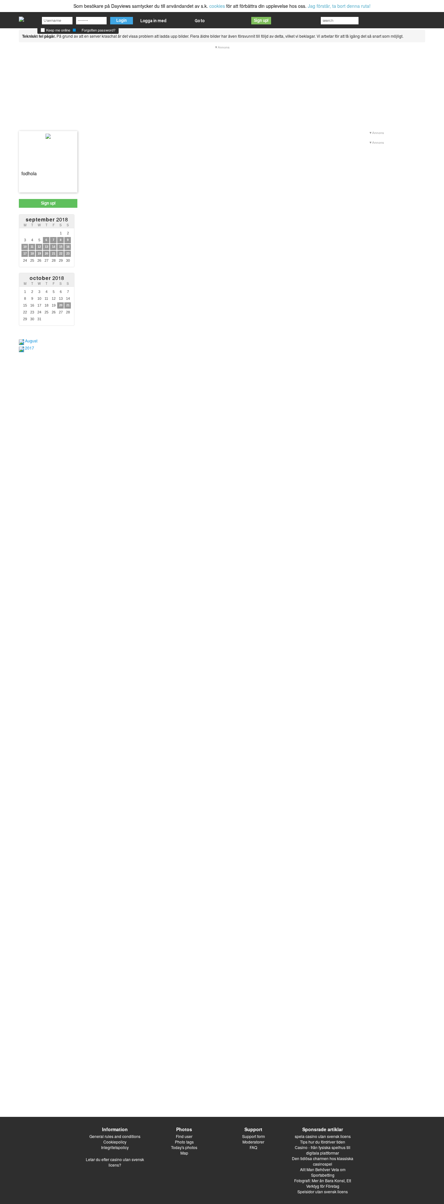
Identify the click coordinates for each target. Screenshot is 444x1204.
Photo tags (184, 1141)
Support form (253, 1136)
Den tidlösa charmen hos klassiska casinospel (322, 1161)
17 (25, 253)
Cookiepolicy (114, 1141)
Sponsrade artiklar (322, 1129)
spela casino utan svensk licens (323, 1136)
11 (32, 246)
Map (184, 1153)
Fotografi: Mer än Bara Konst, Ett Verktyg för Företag (322, 1183)
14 (53, 246)
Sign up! (261, 20)
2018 (47, 219)
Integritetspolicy (115, 1147)
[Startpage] (21, 17)
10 (25, 246)
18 (32, 253)
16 (68, 246)
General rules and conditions (114, 1136)
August (31, 340)
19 (39, 253)
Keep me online (57, 30)
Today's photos (184, 1147)
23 (68, 253)
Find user (184, 1136)
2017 (29, 348)
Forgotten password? (98, 30)
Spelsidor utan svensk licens (322, 1191)
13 (46, 246)
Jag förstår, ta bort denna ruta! (339, 6)
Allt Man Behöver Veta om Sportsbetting (323, 1172)
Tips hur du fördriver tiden (322, 1141)
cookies (217, 6)
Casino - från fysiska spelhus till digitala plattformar (322, 1150)
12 (39, 246)
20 (46, 253)
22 (60, 253)
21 (53, 253)
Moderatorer (253, 1141)
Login (121, 20)
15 (60, 246)
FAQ (253, 1147)
